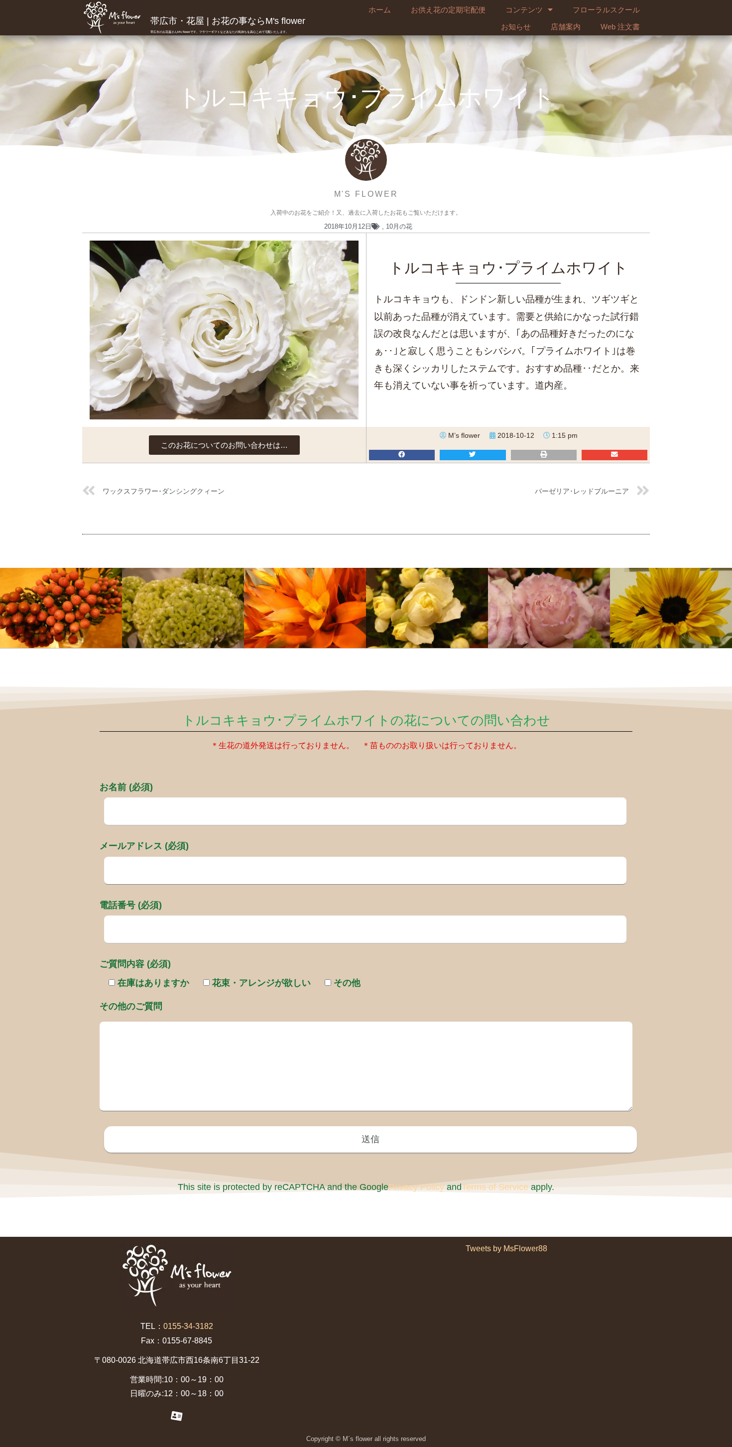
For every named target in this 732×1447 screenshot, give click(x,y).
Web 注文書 (620, 26)
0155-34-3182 (188, 1326)
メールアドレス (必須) (144, 846)
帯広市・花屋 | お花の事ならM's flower (227, 21)
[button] (224, 445)
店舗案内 (566, 26)
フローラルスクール (606, 9)
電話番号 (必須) (131, 905)
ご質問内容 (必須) (135, 964)
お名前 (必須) (126, 787)
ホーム (379, 9)
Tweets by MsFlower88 (506, 1248)
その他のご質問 (131, 1006)
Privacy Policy (416, 1187)
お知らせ (516, 26)
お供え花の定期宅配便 (448, 9)
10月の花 (399, 226)
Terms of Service (495, 1187)
